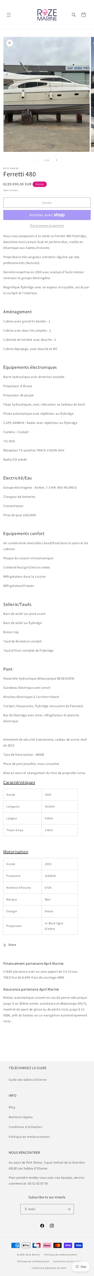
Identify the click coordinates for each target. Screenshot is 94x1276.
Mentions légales (21, 1117)
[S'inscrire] (69, 1209)
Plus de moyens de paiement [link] (47, 225)
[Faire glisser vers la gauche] (37, 160)
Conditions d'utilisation (25, 1127)
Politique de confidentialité (33, 1261)
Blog (12, 1107)
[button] (9, 15)
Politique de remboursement (29, 1137)
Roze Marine (33, 1254)
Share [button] (12, 945)
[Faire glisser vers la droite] (56, 160)
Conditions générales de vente (49, 1267)
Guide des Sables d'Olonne (28, 1080)
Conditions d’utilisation (67, 1261)
